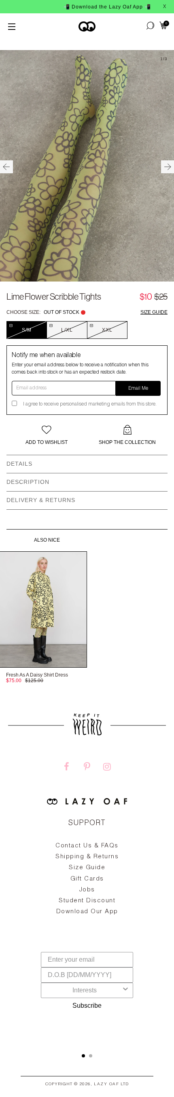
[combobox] (84, 990)
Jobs (87, 890)
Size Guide (154, 312)
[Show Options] (125, 990)
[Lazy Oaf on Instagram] (107, 768)
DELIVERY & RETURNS (40, 500)
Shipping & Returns (87, 857)
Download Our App (87, 912)
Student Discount (87, 901)
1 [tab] (83, 1055)
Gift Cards (87, 879)
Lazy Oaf (106, 1084)
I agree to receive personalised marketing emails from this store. (90, 404)
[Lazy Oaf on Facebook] (67, 768)
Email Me (138, 388)
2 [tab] (90, 1055)
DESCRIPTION (27, 482)
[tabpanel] (87, 897)
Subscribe (87, 1005)
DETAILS (19, 463)
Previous (6, 166)
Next (167, 166)
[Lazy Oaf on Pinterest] (87, 768)
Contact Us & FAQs (87, 846)
